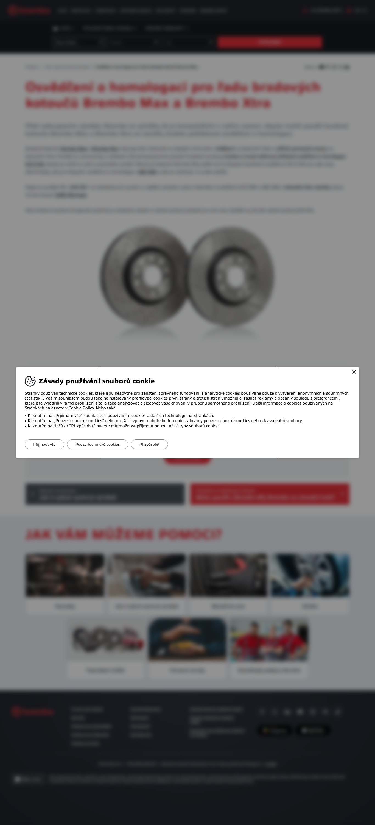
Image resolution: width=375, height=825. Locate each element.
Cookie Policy (81, 408)
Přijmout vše (44, 444)
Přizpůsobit (149, 444)
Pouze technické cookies (97, 444)
